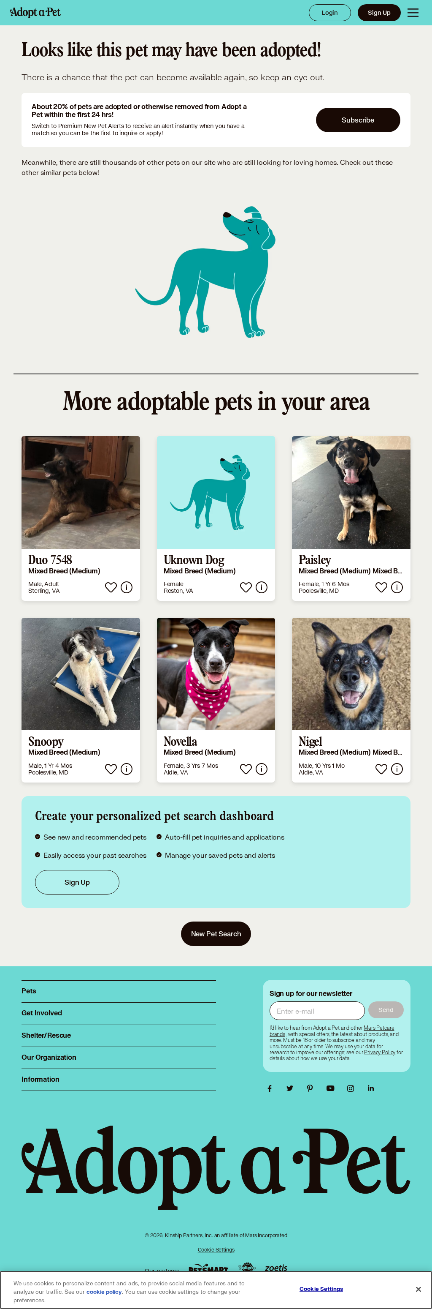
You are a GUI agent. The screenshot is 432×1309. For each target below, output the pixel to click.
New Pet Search (216, 934)
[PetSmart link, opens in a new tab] (208, 1268)
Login (330, 12)
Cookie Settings (216, 1249)
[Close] (418, 1289)
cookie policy (104, 1292)
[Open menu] (413, 12)
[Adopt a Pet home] (35, 12)
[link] (81, 518)
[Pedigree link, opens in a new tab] (247, 1269)
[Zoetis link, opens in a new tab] (276, 1268)
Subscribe (358, 120)
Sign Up (379, 12)
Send (385, 1009)
